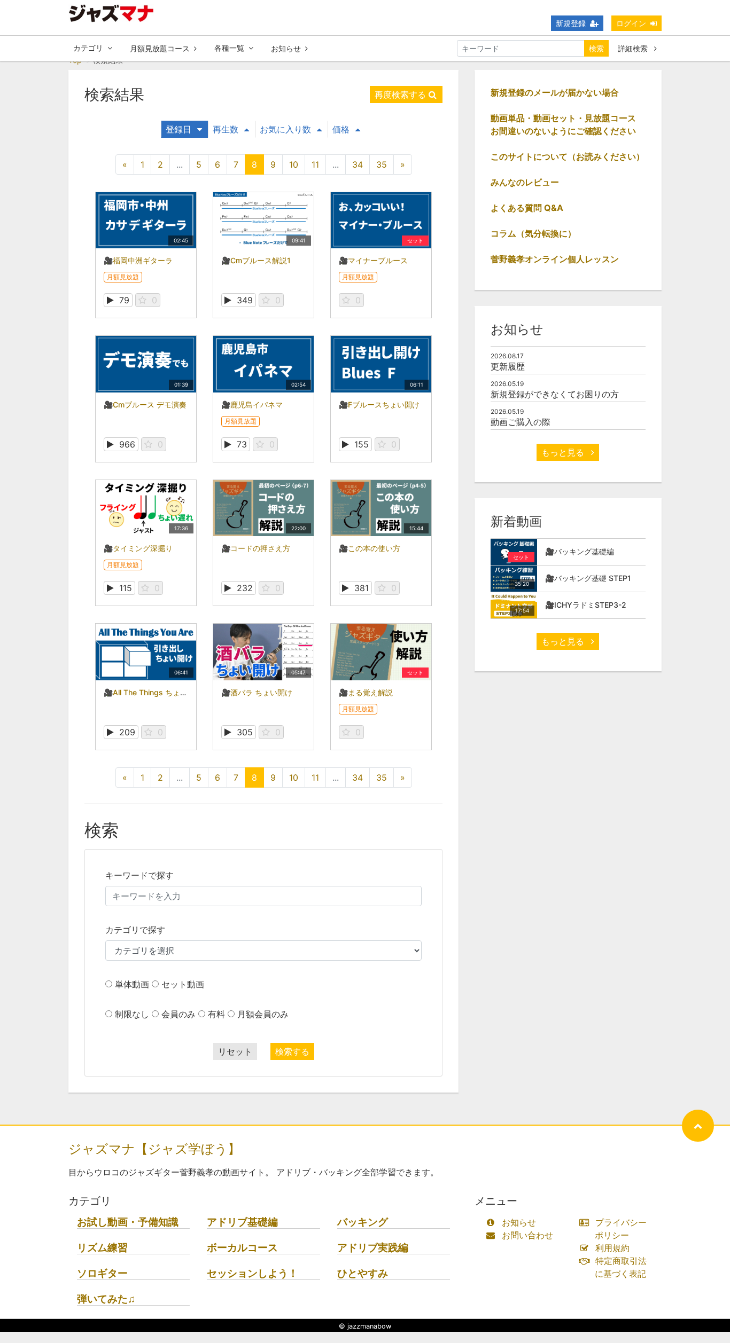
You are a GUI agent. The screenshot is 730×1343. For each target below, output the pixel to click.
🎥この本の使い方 (369, 548)
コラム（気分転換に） (533, 233)
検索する (292, 1051)
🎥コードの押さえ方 (255, 548)
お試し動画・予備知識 (127, 1222)
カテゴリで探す (135, 929)
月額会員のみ (263, 1014)
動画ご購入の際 (520, 422)
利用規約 (612, 1248)
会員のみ (178, 1014)
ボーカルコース (242, 1248)
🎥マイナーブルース (373, 260)
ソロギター (102, 1273)
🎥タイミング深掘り (138, 548)
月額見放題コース (160, 48)
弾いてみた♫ (106, 1299)
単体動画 (132, 984)
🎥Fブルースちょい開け (379, 404)
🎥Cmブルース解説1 (256, 260)
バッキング (362, 1222)
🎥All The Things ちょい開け (153, 692)
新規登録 (571, 23)
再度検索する (400, 94)
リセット (235, 1051)
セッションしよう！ (252, 1273)
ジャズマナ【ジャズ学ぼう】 (154, 1149)
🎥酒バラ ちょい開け (256, 692)
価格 (341, 129)
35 (381, 164)
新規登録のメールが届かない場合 (555, 92)
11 (315, 164)
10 (293, 164)
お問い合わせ (527, 1235)
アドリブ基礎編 (242, 1222)
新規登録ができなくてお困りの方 (555, 394)
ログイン (631, 23)
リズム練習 (102, 1248)
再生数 (225, 129)
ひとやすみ (362, 1273)
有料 (216, 1014)
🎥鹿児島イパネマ (252, 404)
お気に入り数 (285, 129)
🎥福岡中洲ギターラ (138, 260)
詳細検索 (634, 48)
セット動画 (182, 984)
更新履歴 (508, 366)
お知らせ (286, 48)
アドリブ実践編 (372, 1248)
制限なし (132, 1014)
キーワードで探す (139, 875)
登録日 (178, 129)
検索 (596, 48)
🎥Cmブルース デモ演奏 (145, 404)
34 (357, 164)
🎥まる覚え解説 (366, 692)
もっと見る (564, 452)
